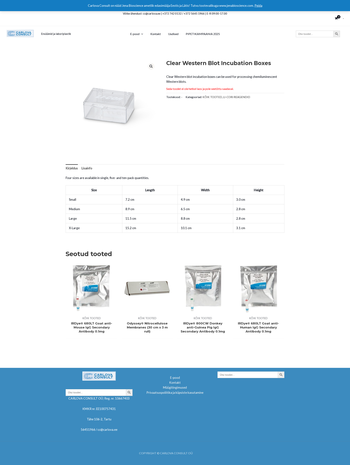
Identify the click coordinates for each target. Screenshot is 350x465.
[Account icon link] (343, 18)
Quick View (91, 310)
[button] (151, 66)
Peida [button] (258, 5)
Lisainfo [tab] (86, 168)
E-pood (175, 378)
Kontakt (175, 382)
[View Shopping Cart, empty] (336, 18)
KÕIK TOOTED (212, 97)
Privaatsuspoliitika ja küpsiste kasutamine (174, 392)
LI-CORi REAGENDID (236, 97)
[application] (141, 34)
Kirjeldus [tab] (72, 168)
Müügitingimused (175, 387)
